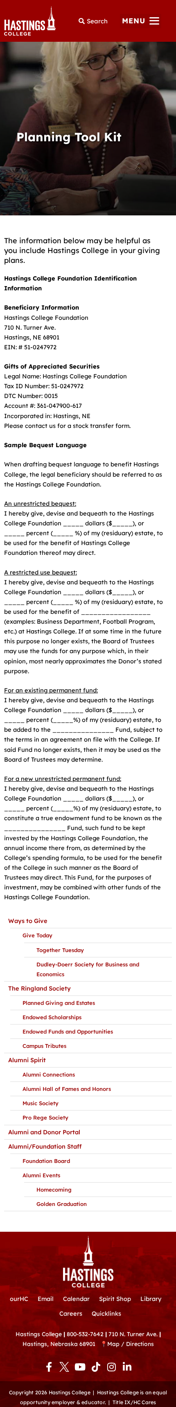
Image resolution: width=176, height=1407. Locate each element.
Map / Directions (130, 1343)
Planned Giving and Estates (59, 1003)
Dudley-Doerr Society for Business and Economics (87, 969)
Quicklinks (106, 1313)
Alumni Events (41, 1175)
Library (150, 1299)
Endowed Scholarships (52, 1017)
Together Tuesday (60, 950)
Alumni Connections (49, 1074)
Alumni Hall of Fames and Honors (67, 1089)
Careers (70, 1313)
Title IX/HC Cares (134, 1402)
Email (46, 1299)
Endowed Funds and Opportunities (68, 1031)
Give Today (37, 935)
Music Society (41, 1103)
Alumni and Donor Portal (44, 1132)
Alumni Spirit (27, 1060)
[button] (140, 21)
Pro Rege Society (45, 1117)
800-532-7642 (85, 1333)
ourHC (19, 1299)
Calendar (76, 1299)
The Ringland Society (39, 988)
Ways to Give (27, 921)
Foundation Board (46, 1161)
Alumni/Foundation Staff (44, 1146)
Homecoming (54, 1189)
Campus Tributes (44, 1046)
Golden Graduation (61, 1204)
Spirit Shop (115, 1299)
